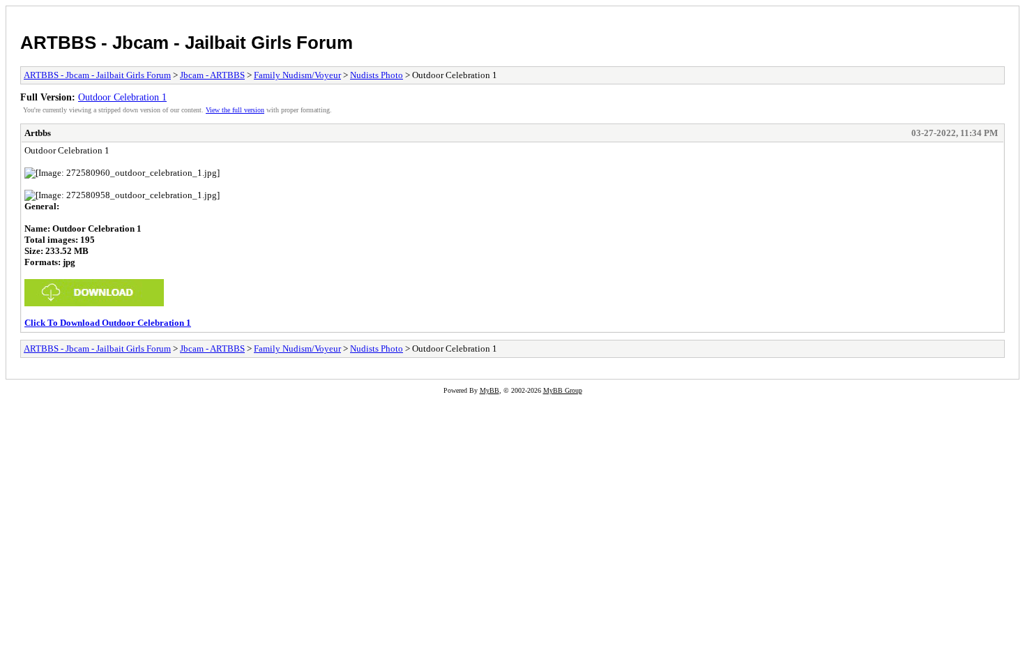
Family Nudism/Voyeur (297, 75)
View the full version (235, 110)
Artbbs (37, 133)
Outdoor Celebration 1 (122, 97)
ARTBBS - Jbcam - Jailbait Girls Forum (186, 42)
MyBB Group (562, 390)
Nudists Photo (376, 75)
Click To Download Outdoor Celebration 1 (107, 322)
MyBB (489, 390)
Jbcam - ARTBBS (212, 75)
